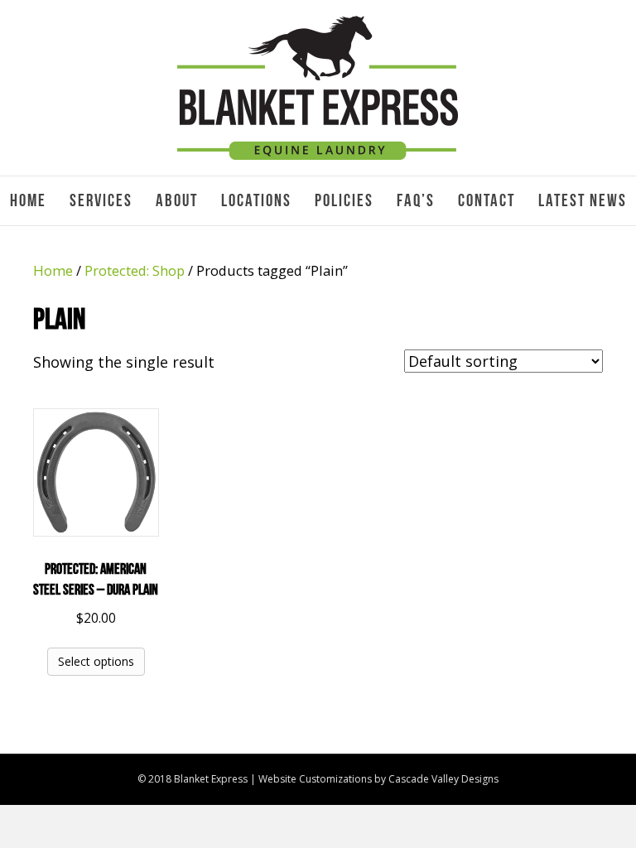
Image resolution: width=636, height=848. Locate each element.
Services (101, 200)
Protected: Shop (134, 270)
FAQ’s (416, 200)
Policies (344, 200)
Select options (96, 661)
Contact (486, 200)
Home (28, 200)
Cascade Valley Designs (443, 779)
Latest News (582, 200)
